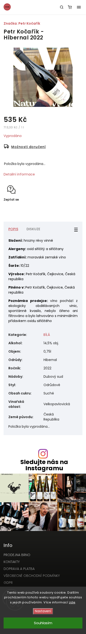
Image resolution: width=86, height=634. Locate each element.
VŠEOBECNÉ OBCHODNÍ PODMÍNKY (32, 575)
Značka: (22, 23)
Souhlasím (43, 622)
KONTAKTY (12, 561)
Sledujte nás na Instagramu (44, 465)
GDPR (8, 582)
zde (72, 602)
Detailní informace (19, 174)
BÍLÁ (46, 334)
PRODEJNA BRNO (17, 554)
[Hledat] (61, 7)
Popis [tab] (13, 229)
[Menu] (79, 7)
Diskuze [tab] (33, 229)
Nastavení (43, 611)
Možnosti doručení (28, 146)
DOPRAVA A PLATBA (19, 568)
